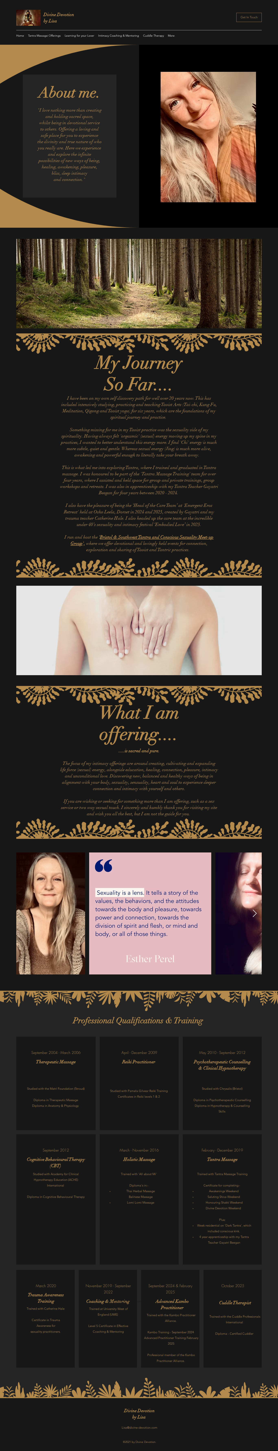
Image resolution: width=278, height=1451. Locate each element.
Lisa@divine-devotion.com (139, 1427)
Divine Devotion (59, 14)
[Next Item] (254, 914)
